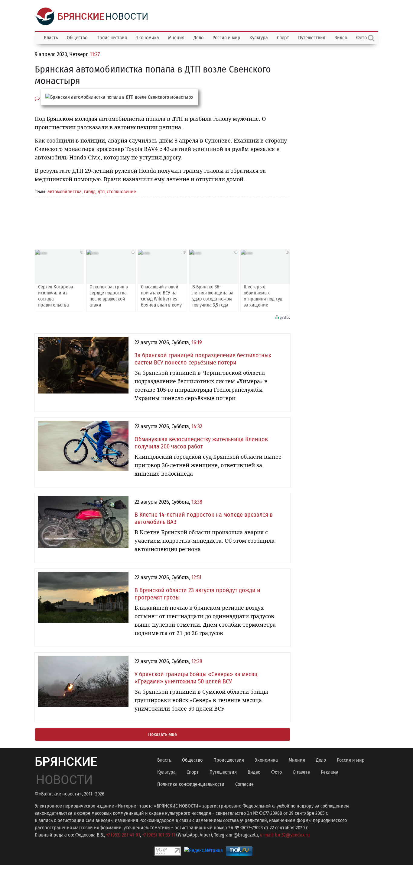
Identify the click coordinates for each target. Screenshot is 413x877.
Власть (51, 37)
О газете (301, 772)
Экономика (147, 37)
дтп (101, 191)
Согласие (244, 784)
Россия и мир (226, 37)
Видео (340, 37)
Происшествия (111, 37)
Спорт (283, 37)
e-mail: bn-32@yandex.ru (285, 835)
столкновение (121, 191)
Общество (77, 37)
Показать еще (162, 734)
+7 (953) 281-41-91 (123, 835)
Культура (258, 37)
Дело (198, 37)
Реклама (329, 772)
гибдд (90, 191)
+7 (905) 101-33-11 (158, 835)
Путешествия (311, 37)
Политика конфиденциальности (190, 784)
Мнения (176, 37)
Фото (276, 772)
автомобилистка (64, 191)
